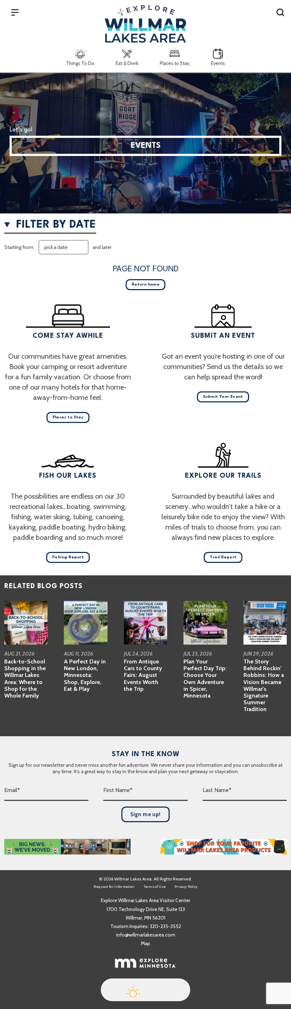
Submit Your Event (223, 397)
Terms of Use (155, 886)
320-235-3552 (165, 926)
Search (280, 12)
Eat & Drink (127, 63)
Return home (145, 285)
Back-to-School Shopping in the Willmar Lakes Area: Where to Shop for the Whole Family (25, 678)
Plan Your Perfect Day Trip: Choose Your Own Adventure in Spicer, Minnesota (205, 678)
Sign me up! (145, 814)
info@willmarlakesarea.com (145, 935)
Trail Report (223, 557)
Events (218, 63)
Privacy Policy (186, 886)
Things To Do (80, 63)
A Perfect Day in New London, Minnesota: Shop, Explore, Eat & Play (85, 675)
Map (145, 943)
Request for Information (114, 886)
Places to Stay (175, 63)
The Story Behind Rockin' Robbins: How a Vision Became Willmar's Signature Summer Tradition (263, 685)
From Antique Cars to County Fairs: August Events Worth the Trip (143, 675)
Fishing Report (68, 557)
